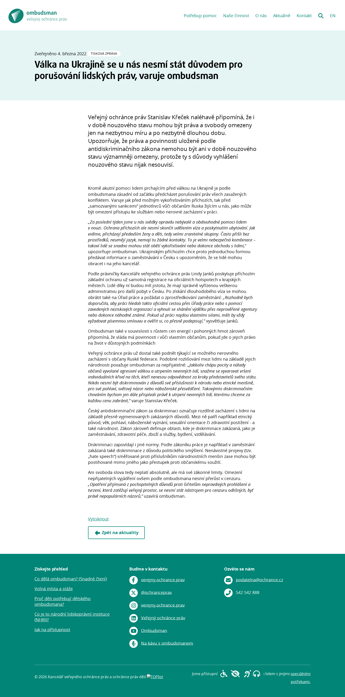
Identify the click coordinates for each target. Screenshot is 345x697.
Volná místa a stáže (53, 588)
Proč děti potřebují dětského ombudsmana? (62, 601)
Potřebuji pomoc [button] (200, 15)
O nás (261, 15)
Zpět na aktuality (120, 532)
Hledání (320, 14)
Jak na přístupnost (52, 629)
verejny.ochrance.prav (163, 579)
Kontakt (304, 15)
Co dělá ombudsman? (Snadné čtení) (70, 579)
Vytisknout (98, 519)
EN (333, 15)
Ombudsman (154, 630)
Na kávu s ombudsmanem (167, 643)
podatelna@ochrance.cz (259, 579)
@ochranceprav (156, 592)
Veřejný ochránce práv (163, 617)
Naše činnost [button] (236, 15)
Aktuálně (281, 15)
